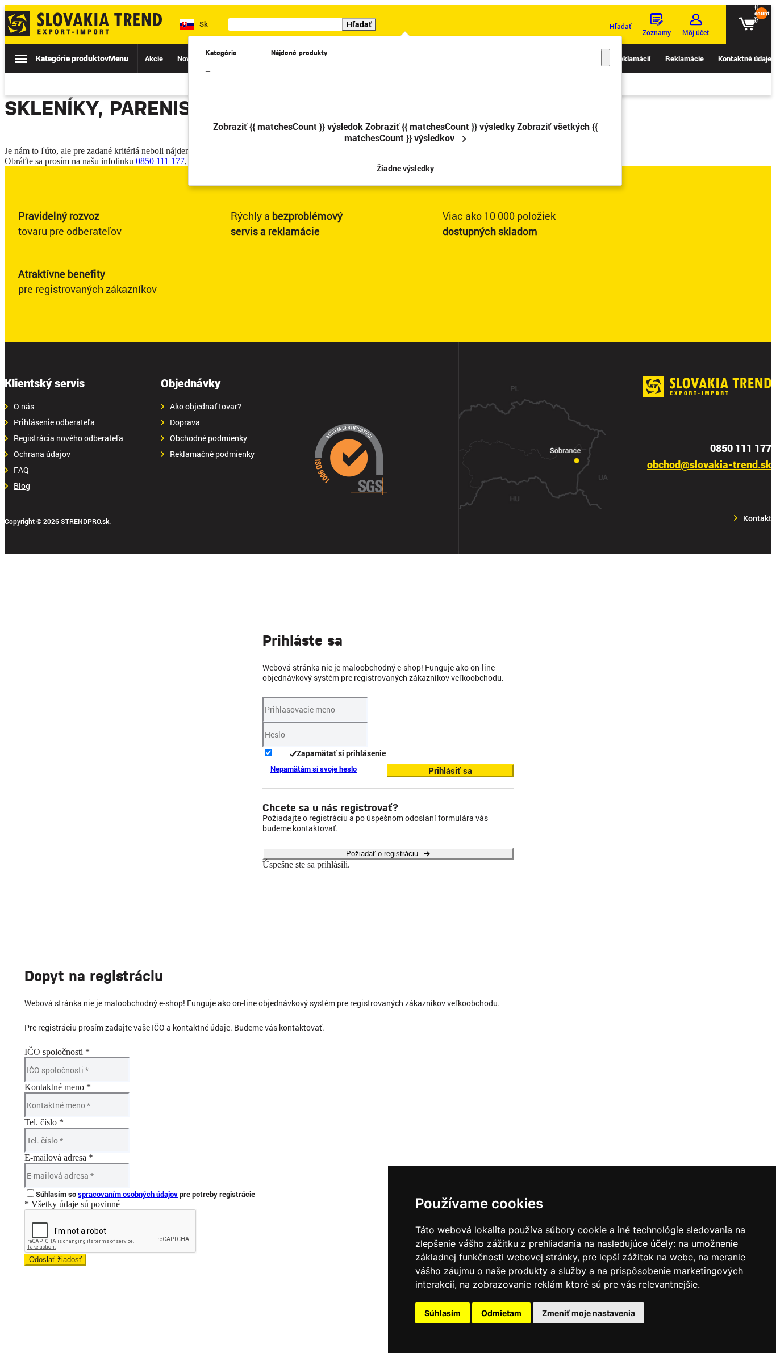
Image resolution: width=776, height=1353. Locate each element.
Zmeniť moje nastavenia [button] (588, 1313)
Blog (22, 486)
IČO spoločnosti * (57, 1052)
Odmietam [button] (501, 1313)
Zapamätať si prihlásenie (341, 753)
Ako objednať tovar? (205, 406)
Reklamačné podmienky (212, 454)
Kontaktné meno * (57, 1087)
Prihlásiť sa (450, 770)
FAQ (21, 470)
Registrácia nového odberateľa (68, 438)
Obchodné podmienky (208, 438)
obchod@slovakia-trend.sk (709, 465)
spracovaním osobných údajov (128, 1194)
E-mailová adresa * (58, 1157)
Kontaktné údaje (744, 58)
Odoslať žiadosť (55, 1259)
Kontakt (757, 518)
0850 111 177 (160, 161)
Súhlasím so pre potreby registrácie (145, 1194)
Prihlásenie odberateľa (54, 422)
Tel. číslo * (44, 1122)
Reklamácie (684, 58)
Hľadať (359, 24)
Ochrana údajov (42, 454)
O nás (24, 406)
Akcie (154, 58)
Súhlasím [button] (442, 1313)
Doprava (185, 422)
